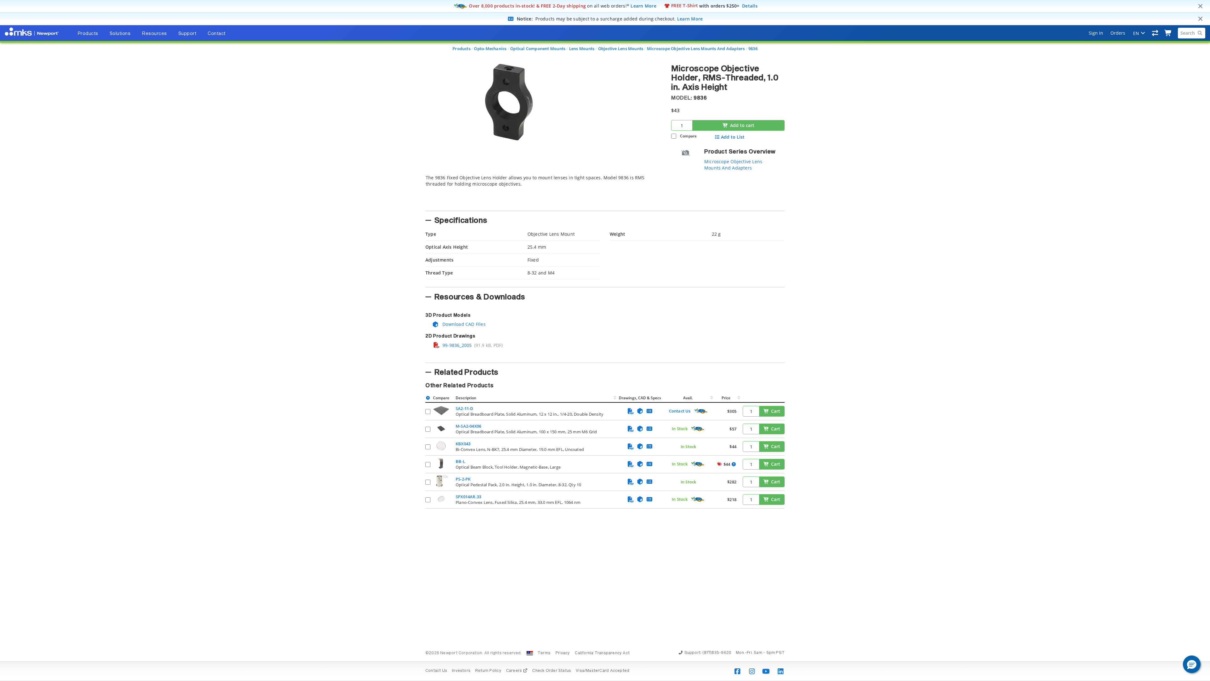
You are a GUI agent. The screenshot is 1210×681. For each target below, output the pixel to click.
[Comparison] (1155, 33)
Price (726, 398)
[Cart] (1168, 33)
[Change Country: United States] (530, 653)
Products (461, 48)
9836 (753, 48)
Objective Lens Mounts (620, 48)
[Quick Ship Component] (700, 411)
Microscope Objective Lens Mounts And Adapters (696, 48)
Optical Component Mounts (537, 48)
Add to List (733, 137)
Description (466, 398)
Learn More (643, 6)
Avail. (688, 398)
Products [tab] (88, 34)
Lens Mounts (581, 48)
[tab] (543, 191)
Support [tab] (187, 34)
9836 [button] (700, 98)
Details (750, 6)
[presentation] (605, 340)
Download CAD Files (463, 324)
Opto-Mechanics (490, 48)
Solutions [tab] (120, 34)
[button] (1192, 664)
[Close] (1200, 6)
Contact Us (680, 411)
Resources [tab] (154, 34)
